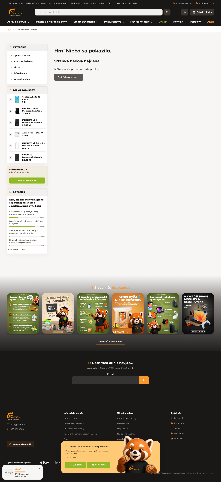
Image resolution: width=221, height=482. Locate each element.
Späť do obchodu (68, 77)
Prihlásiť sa (144, 380)
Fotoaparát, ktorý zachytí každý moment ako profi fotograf (23, 213)
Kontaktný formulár (27, 180)
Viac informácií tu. (72, 457)
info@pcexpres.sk (19, 424)
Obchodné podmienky (58, 3)
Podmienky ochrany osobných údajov (88, 3)
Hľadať (167, 12)
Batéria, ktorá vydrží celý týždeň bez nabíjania (26, 222)
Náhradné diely (22, 79)
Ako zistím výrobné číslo (128, 439)
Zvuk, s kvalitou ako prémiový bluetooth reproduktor (23, 241)
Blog (110, 3)
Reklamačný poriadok (36, 3)
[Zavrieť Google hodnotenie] (39, 468)
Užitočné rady (123, 423)
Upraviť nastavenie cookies (203, 473)
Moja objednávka (129, 3)
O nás (117, 3)
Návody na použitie (126, 434)
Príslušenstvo (21, 73)
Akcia (17, 67)
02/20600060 (17, 429)
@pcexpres (121, 287)
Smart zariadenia (23, 61)
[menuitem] (18, 22)
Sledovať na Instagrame (110, 341)
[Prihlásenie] (184, 12)
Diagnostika (122, 429)
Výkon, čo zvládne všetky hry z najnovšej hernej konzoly (23, 231)
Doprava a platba (15, 3)
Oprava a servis (22, 55)
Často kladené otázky (127, 418)
